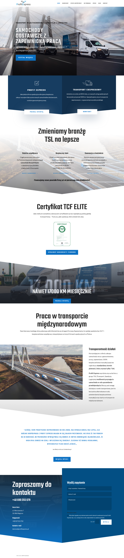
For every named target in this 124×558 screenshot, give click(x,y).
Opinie (94, 3)
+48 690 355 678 (21, 500)
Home (58, 3)
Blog (99, 3)
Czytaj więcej (25, 57)
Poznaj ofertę (36, 112)
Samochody (65, 3)
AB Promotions (25, 555)
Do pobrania (87, 3)
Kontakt (105, 3)
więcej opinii (62, 459)
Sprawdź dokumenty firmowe (62, 252)
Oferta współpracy (76, 3)
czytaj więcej (93, 173)
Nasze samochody (29, 173)
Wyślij (106, 522)
